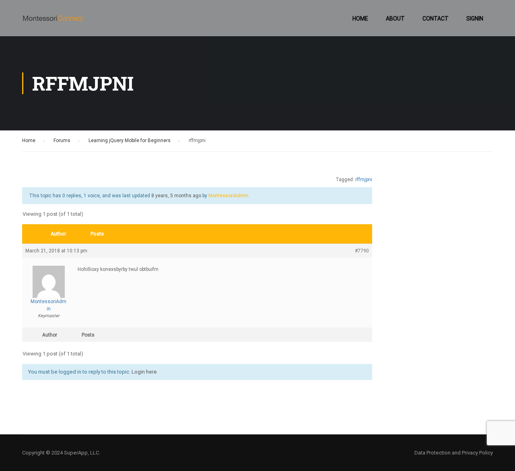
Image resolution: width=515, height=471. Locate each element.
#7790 (362, 251)
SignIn (474, 18)
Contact (435, 18)
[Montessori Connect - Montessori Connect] (53, 22)
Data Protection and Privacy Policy (453, 453)
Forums (62, 140)
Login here (144, 372)
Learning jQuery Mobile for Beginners (130, 140)
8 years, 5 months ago (176, 195)
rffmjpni (363, 179)
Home (360, 18)
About (395, 18)
